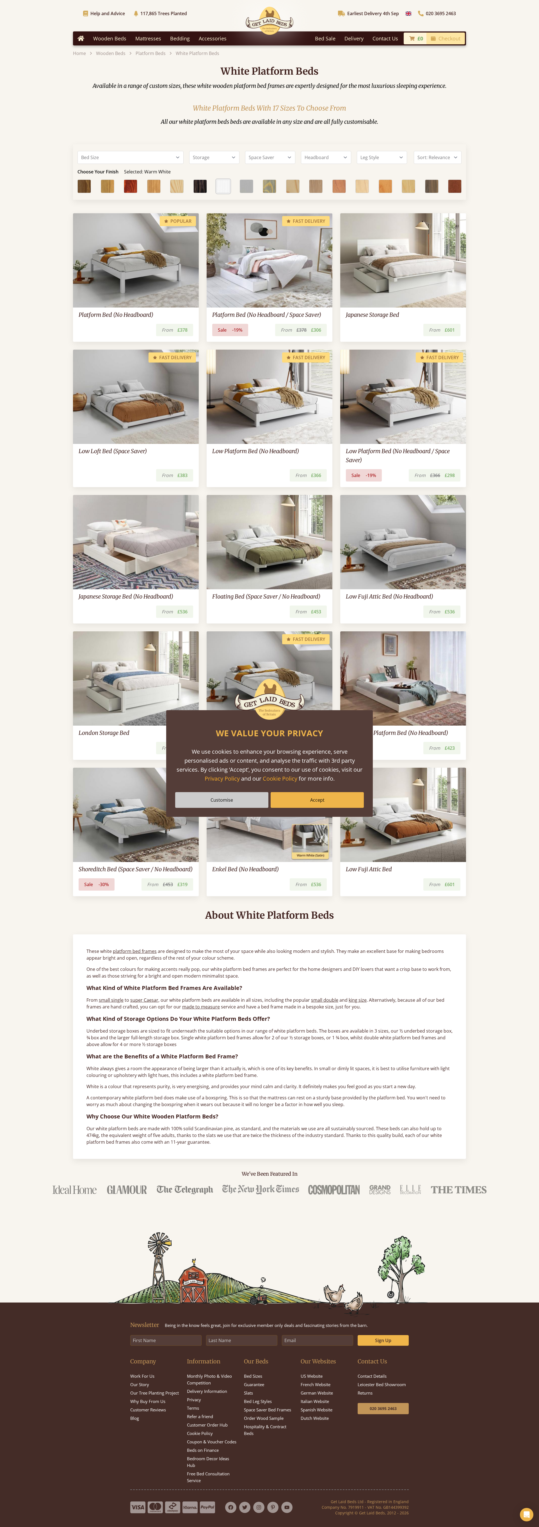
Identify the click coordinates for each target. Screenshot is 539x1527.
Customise (222, 800)
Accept (317, 800)
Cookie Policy (280, 778)
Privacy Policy (222, 778)
